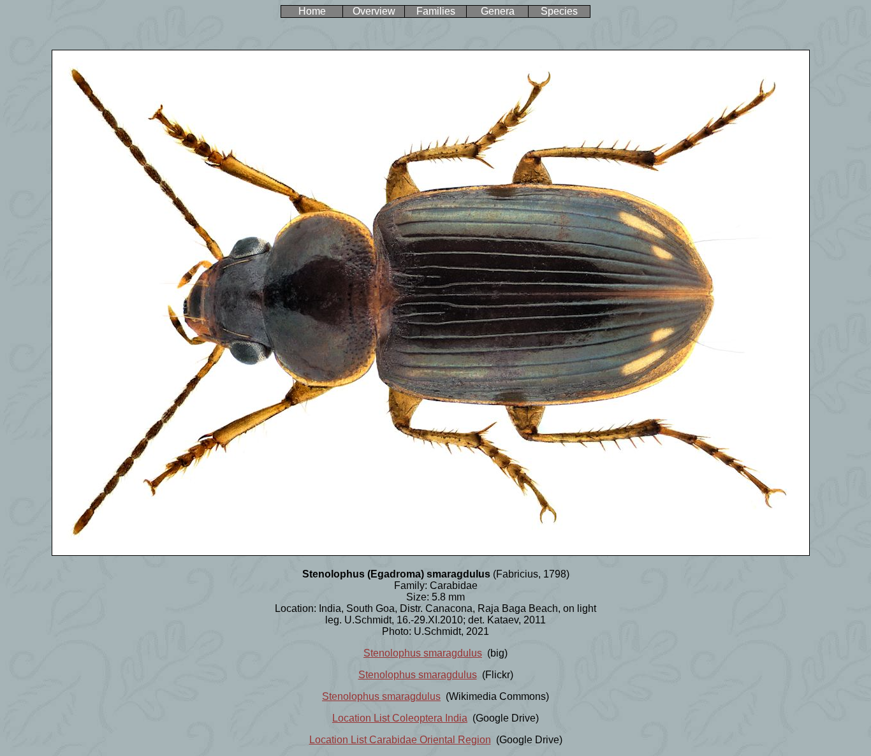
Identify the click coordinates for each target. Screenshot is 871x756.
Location (328, 739)
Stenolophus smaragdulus (422, 653)
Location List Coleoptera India (399, 718)
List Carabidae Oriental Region (419, 739)
